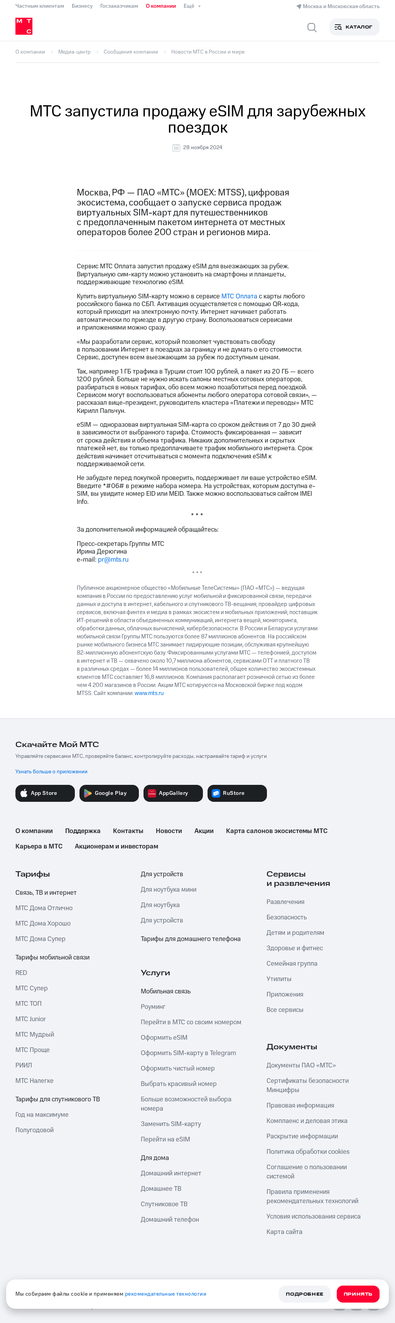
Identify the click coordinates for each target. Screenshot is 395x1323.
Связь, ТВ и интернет (46, 892)
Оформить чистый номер (178, 1068)
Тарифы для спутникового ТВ (57, 1099)
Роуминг (153, 1007)
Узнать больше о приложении (51, 772)
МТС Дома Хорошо (43, 923)
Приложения (285, 994)
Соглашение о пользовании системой (307, 1172)
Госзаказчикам (119, 6)
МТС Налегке (34, 1081)
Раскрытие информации (302, 1136)
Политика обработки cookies (308, 1151)
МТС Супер (31, 988)
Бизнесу (82, 6)
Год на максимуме (42, 1114)
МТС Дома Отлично (44, 908)
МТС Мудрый (34, 1034)
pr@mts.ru (113, 559)
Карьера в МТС (38, 846)
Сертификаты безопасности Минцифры (308, 1085)
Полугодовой (34, 1130)
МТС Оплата (239, 296)
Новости (169, 831)
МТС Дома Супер (40, 939)
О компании (161, 6)
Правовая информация (300, 1105)
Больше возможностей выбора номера (186, 1104)
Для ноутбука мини (168, 889)
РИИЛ (23, 1065)
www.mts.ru (149, 693)
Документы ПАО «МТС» (301, 1065)
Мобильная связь (166, 991)
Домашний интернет (171, 1173)
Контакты (128, 831)
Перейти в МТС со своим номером (191, 1022)
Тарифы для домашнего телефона (191, 939)
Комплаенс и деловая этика (307, 1121)
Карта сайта (284, 1232)
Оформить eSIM (164, 1037)
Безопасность (287, 917)
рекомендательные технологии (166, 1294)
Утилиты (279, 979)
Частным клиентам (39, 6)
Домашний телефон (170, 1219)
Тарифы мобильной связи (52, 957)
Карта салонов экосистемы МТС (276, 831)
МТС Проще (32, 1050)
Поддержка (83, 831)
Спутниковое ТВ (164, 1204)
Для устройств (162, 874)
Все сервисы (285, 1010)
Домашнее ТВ (161, 1188)
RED (21, 973)
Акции (204, 831)
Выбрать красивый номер (179, 1084)
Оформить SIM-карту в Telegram (188, 1053)
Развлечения (285, 902)
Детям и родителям (295, 933)
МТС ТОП (28, 1003)
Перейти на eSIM (165, 1139)
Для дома (155, 1158)
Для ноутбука (160, 905)
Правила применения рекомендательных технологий (312, 1196)
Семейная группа (292, 963)
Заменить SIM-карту (171, 1124)
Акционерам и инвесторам (116, 846)
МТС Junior (30, 1019)
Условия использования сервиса (314, 1216)
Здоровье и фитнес (295, 948)
